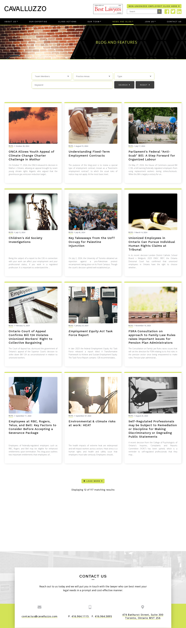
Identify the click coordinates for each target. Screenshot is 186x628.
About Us (10, 21)
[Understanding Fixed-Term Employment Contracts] (93, 125)
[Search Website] (159, 11)
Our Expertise (38, 21)
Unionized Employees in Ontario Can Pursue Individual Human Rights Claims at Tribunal (152, 243)
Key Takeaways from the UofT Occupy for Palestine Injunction (92, 241)
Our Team (93, 21)
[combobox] (52, 76)
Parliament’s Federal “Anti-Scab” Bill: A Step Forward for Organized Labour (152, 155)
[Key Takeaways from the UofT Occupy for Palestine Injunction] (93, 212)
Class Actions (67, 21)
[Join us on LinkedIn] (179, 11)
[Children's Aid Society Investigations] (33, 212)
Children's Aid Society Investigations (25, 239)
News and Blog (122, 21)
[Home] (25, 10)
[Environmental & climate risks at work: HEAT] (93, 395)
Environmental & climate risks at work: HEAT (92, 423)
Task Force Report (91, 333)
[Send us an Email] (40, 607)
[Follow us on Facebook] (166, 11)
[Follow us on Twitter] (173, 11)
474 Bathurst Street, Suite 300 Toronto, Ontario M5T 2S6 (142, 616)
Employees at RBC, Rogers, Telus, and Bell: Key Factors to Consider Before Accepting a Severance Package (32, 427)
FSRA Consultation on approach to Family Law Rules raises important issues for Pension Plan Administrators (152, 336)
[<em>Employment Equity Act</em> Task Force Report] (93, 305)
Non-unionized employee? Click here (153, 6)
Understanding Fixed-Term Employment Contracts (89, 153)
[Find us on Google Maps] (142, 607)
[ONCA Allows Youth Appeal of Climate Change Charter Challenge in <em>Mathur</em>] (33, 125)
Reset (144, 85)
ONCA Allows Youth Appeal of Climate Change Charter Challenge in (31, 155)
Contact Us (174, 21)
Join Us (149, 21)
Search (123, 85)
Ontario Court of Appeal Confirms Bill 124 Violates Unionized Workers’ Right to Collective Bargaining (30, 336)
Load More (93, 481)
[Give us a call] (90, 607)
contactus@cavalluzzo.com (40, 616)
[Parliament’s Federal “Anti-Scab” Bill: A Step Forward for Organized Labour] (153, 125)
